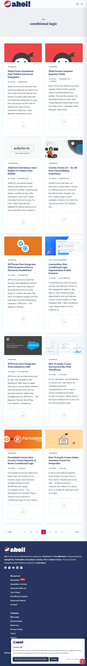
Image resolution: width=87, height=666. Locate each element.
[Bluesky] (13, 568)
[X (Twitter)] (9, 568)
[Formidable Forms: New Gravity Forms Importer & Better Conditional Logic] (23, 439)
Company (14, 613)
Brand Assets (16, 621)
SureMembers (61, 556)
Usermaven (41, 562)
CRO (50, 260)
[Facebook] (5, 568)
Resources (15, 576)
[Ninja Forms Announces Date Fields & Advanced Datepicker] (23, 52)
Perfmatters (20, 559)
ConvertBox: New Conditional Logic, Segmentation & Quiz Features (60, 269)
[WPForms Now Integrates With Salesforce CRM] (23, 345)
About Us (14, 625)
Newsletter (17, 580)
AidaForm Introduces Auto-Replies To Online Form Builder (22, 170)
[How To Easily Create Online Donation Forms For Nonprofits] (64, 439)
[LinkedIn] (17, 568)
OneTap (39, 559)
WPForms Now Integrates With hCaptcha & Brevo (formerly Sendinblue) (22, 267)
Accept (54, 659)
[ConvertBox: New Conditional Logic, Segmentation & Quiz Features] (64, 246)
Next (77, 532)
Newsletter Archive (18, 584)
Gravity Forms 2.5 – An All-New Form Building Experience (63, 170)
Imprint (13, 637)
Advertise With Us (18, 588)
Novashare (30, 559)
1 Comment (53, 81)
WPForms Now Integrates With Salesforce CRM (22, 365)
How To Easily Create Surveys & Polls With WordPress (60, 366)
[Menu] (82, 4)
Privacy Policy (16, 629)
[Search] (77, 4)
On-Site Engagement (59, 260)
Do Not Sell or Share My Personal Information (31, 659)
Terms (13, 633)
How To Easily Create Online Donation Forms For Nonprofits (64, 460)
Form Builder (13, 163)
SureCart (47, 556)
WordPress (12, 67)
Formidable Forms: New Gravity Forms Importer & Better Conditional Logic (22, 460)
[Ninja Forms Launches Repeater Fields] (64, 52)
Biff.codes (14, 617)
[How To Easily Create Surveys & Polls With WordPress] (64, 345)
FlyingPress (9, 559)
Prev (10, 532)
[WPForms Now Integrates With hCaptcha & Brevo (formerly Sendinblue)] (23, 246)
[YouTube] (21, 568)
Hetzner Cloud (55, 559)
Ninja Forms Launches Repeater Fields (61, 73)
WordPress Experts (19, 596)
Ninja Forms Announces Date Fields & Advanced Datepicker (21, 74)
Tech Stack (15, 592)
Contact (13, 604)
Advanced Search (18, 600)
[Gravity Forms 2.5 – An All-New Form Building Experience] (64, 149)
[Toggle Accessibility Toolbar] (82, 661)
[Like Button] (23, 126)
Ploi (45, 559)
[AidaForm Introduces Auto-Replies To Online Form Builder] (23, 149)
